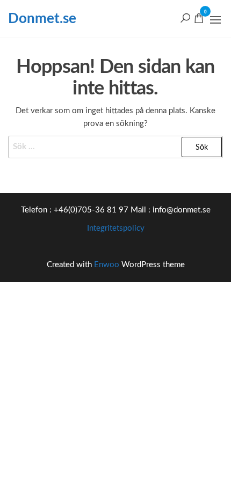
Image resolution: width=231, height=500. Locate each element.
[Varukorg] (199, 20)
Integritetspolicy (116, 228)
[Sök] (185, 18)
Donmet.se (42, 19)
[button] (215, 19)
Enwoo (106, 265)
